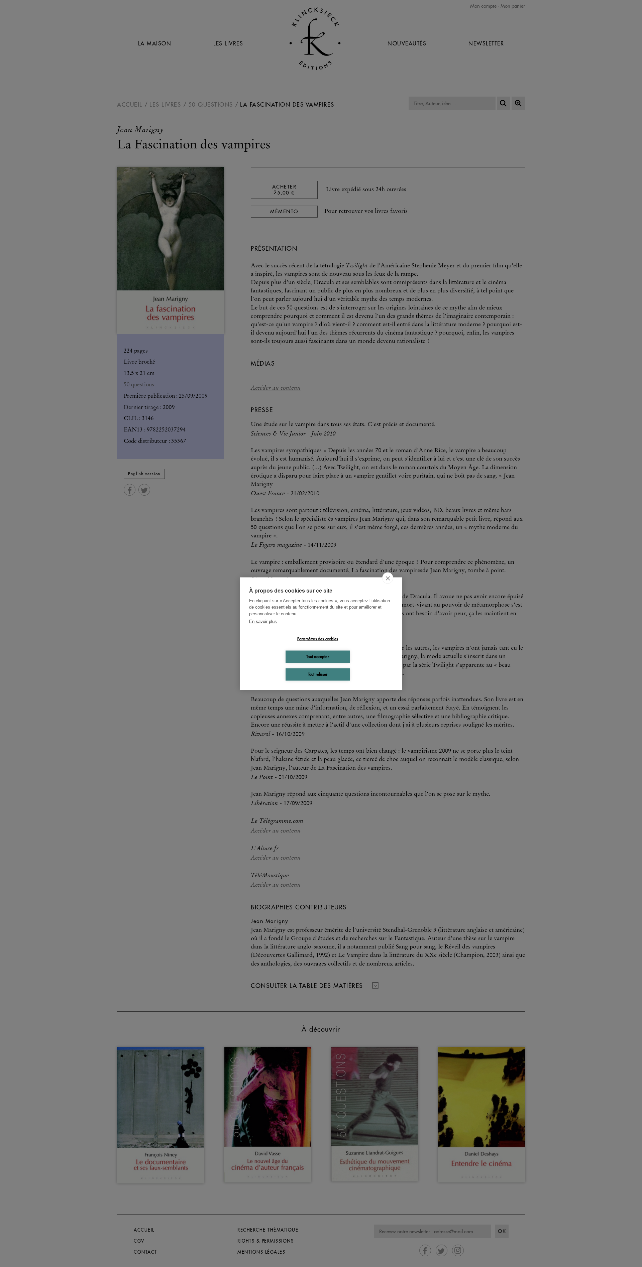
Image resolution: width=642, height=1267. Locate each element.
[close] (387, 578)
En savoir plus (263, 621)
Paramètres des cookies (317, 638)
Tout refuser (317, 674)
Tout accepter (317, 656)
